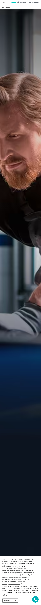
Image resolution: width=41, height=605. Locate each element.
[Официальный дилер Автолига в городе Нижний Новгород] (28, 2)
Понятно (8, 600)
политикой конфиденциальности (13, 582)
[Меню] (3, 2)
